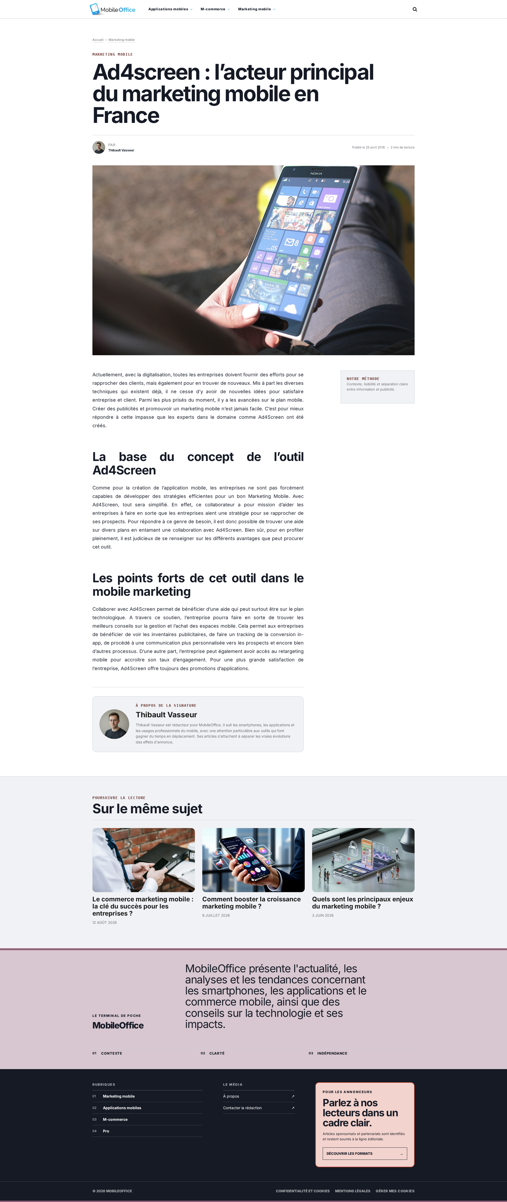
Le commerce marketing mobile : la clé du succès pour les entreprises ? (143, 906)
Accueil (98, 40)
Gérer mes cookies (395, 1191)
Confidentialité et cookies (303, 1191)
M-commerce (213, 9)
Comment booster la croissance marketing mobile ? (251, 902)
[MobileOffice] (112, 9)
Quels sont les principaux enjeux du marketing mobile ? (362, 902)
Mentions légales (352, 1191)
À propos (259, 1096)
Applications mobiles (168, 9)
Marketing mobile (254, 9)
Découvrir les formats (365, 1153)
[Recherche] (414, 9)
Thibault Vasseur (166, 714)
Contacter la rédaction (259, 1107)
